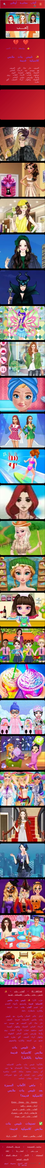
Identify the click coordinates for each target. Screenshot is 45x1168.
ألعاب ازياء (11, 1136)
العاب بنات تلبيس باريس (24, 1109)
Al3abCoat (37, 991)
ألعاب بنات (19, 991)
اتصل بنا (20, 1151)
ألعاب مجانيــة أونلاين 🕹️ (23, 4)
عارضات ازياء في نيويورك (24, 1113)
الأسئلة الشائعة (22, 1159)
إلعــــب (22, 27)
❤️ (26, 42)
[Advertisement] (22, 104)
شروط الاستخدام (13, 1147)
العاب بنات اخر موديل (26, 1116)
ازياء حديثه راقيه (29, 1106)
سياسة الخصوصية (34, 1147)
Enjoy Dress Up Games (24, 1102)
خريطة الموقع (11, 1155)
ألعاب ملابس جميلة (32, 1136)
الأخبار (26, 1155)
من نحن (34, 1151)
